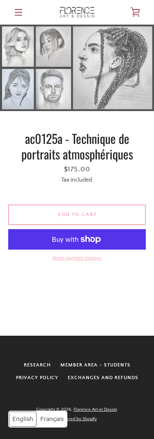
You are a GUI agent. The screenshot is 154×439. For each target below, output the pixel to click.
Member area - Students (95, 365)
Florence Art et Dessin (95, 409)
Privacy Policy (37, 377)
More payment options (77, 258)
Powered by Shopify (77, 418)
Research (37, 365)
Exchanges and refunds (103, 377)
